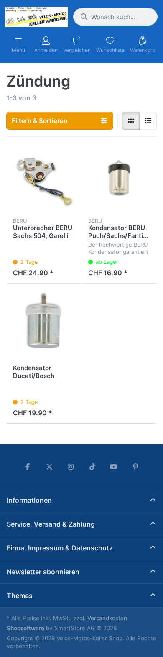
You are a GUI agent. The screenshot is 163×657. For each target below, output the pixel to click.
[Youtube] (114, 467)
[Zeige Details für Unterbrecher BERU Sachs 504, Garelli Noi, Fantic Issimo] (44, 181)
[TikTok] (92, 467)
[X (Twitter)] (49, 467)
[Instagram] (70, 467)
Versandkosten (107, 618)
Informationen (29, 500)
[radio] (131, 121)
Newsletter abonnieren (43, 572)
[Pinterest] (135, 467)
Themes (20, 595)
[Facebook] (27, 467)
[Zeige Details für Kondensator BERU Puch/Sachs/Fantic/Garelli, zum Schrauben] (119, 181)
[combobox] (115, 17)
